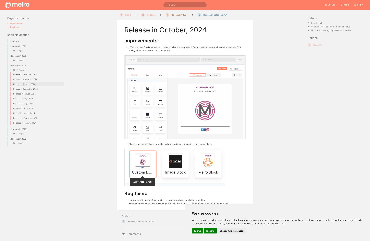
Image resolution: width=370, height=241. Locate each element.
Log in (360, 4)
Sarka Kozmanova (341, 26)
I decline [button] (210, 231)
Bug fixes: (14, 27)
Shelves (331, 4)
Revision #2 (316, 23)
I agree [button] (197, 231)
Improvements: (17, 23)
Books (346, 4)
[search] (185, 5)
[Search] (167, 5)
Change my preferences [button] (231, 231)
